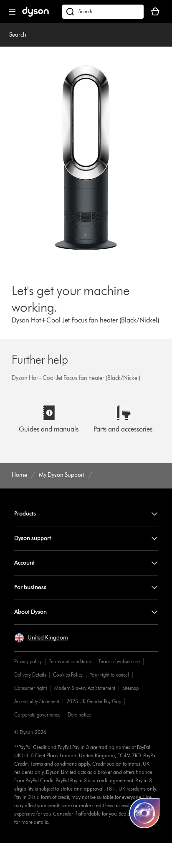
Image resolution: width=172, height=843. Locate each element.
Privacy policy (28, 661)
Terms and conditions (70, 661)
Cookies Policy (68, 675)
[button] (41, 638)
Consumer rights (30, 688)
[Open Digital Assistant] (144, 813)
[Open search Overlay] (103, 12)
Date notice (79, 715)
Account (24, 562)
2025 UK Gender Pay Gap (93, 701)
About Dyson (30, 611)
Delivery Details (30, 675)
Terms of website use (119, 661)
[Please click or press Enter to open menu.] (12, 11)
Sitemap (130, 688)
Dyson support (32, 538)
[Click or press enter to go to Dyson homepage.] (35, 14)
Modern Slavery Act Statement (84, 688)
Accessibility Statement (36, 701)
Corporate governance (37, 715)
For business (30, 587)
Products (25, 513)
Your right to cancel (109, 675)
